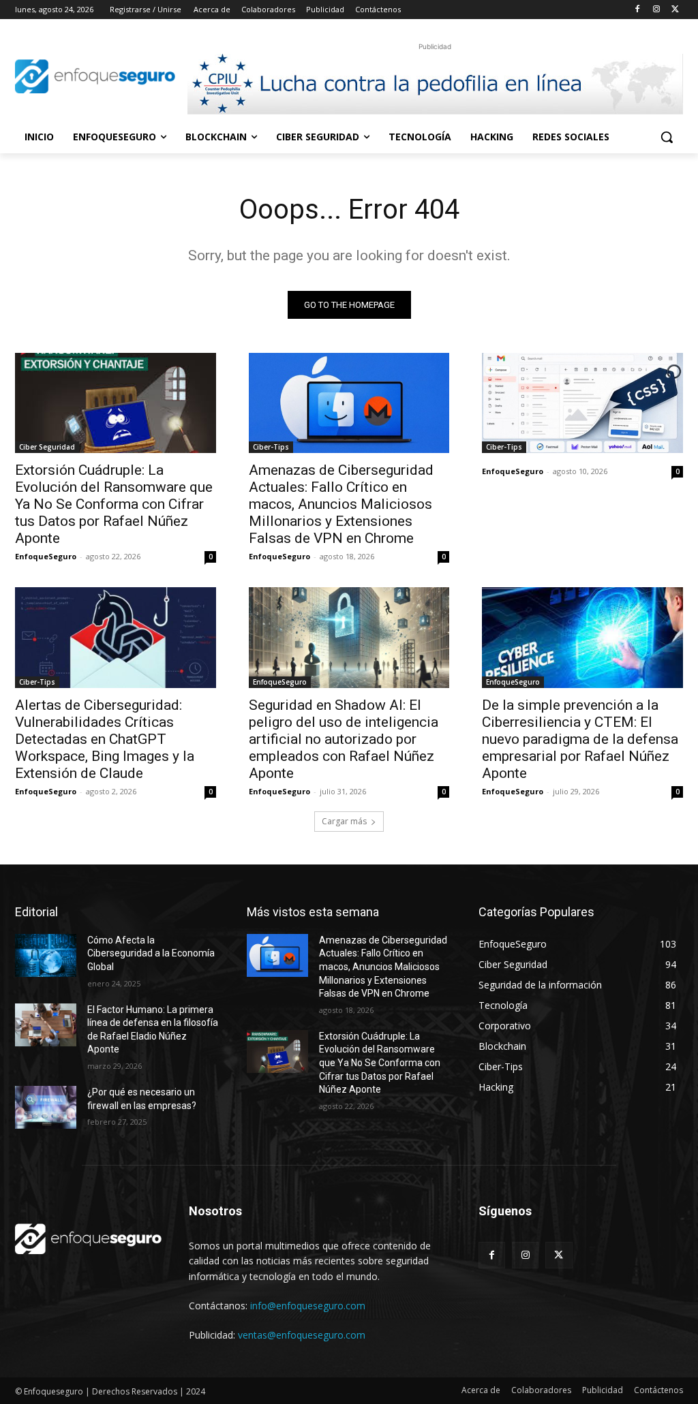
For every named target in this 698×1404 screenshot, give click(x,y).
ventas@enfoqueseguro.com (301, 1334)
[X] (675, 10)
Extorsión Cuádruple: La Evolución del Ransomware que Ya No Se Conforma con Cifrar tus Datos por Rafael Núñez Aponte (114, 504)
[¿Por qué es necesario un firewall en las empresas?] (45, 1107)
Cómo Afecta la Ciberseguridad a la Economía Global (151, 953)
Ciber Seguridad (47, 447)
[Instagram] (656, 10)
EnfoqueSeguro (45, 556)
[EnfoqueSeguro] (95, 76)
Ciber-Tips (271, 447)
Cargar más (344, 821)
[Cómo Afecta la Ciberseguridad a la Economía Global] (45, 955)
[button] (666, 137)
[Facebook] (638, 10)
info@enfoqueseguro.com (307, 1305)
